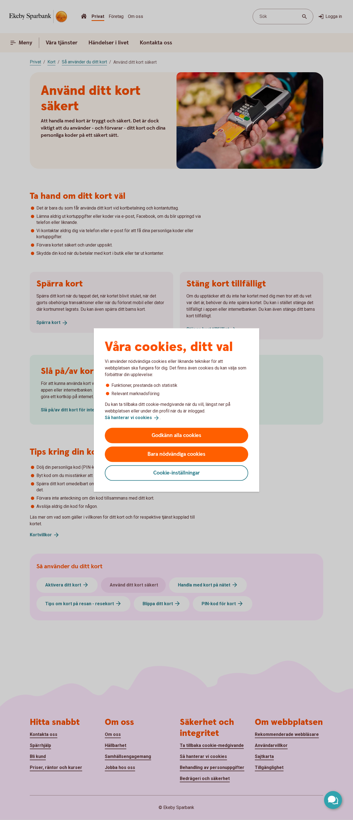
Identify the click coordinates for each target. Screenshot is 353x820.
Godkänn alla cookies (176, 435)
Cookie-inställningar (176, 472)
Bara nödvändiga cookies (176, 454)
